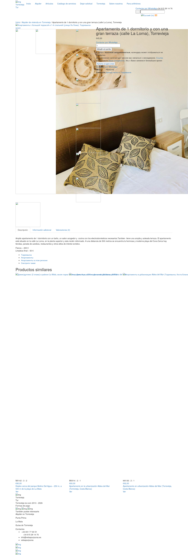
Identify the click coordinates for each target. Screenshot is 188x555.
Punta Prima (21, 517)
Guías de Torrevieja (24, 525)
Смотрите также (28, 263)
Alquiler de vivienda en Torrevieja (36, 22)
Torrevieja (100, 3)
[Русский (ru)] (147, 15)
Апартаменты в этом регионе (34, 260)
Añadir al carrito (104, 49)
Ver (17, 491)
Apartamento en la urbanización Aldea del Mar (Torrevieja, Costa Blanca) (89, 487)
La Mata (19, 521)
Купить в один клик (105, 63)
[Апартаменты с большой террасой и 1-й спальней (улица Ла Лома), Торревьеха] (88, 115)
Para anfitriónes (134, 3)
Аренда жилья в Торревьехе (118, 72)
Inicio (28, 3)
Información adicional (42, 230)
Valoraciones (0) (63, 230)
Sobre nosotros (116, 3)
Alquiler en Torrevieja (25, 514)
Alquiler (38, 3)
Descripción (23, 230)
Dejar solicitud (86, 3)
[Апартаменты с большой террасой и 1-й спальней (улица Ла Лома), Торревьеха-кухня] (88, 41)
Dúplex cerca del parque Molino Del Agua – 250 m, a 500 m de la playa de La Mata (39, 487)
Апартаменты (27, 257)
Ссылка (159, 57)
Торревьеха (26, 254)
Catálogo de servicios (66, 3)
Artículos (49, 3)
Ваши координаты (116, 60)
